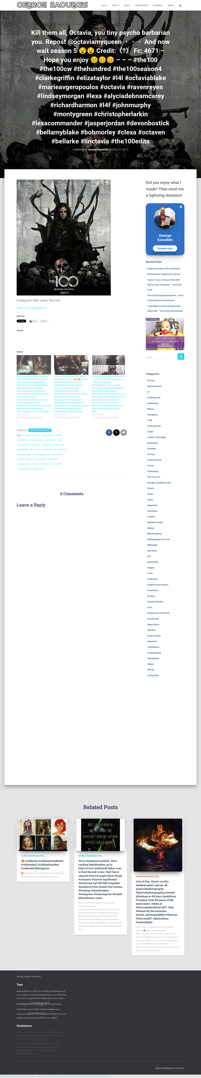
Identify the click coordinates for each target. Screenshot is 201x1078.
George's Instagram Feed (40, 430)
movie (36, 1009)
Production (152, 579)
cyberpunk (43, 995)
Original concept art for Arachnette (163, 268)
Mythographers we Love (158, 539)
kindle (19, 1009)
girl (28, 998)
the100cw (45, 464)
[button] (107, 5)
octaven (21, 459)
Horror (150, 500)
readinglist (27, 1018)
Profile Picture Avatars (157, 585)
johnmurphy (22, 449)
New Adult (152, 551)
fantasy (54, 995)
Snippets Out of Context (158, 613)
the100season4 (24, 469)
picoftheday (51, 1014)
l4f (31, 449)
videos (54, 1018)
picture (59, 1014)
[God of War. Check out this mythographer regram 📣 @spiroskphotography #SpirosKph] (158, 845)
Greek (150, 494)
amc (31, 991)
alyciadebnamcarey (31, 435)
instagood (23, 1004)
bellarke (58, 435)
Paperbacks (152, 562)
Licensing (157, 5)
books (19, 995)
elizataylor (35, 445)
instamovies (56, 1004)
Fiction (150, 465)
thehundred (38, 469)
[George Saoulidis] (52, 5)
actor (19, 991)
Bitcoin (150, 409)
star (44, 1018)
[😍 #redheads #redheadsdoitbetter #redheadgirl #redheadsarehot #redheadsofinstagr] (43, 835)
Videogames (153, 658)
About (115, 5)
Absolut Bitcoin (154, 386)
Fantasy (151, 454)
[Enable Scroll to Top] (195, 1072)
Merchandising (154, 533)
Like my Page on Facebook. (29, 976)
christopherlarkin (36, 440)
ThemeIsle (179, 1068)
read (64, 1014)
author (39, 991)
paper (58, 1009)
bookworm (25, 995)
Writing (150, 670)
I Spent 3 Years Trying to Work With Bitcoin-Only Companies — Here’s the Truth (164, 285)
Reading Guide (141, 5)
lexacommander (49, 449)
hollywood (45, 998)
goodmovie (35, 998)
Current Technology (156, 437)
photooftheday (36, 1013)
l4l (35, 449)
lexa (39, 449)
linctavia (62, 449)
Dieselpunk (152, 443)
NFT (149, 556)
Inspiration (152, 505)
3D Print (151, 380)
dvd (50, 995)
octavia (29, 459)
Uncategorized (154, 653)
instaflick (54, 998)
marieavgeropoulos (41, 454)
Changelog (152, 414)
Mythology (152, 545)
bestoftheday (55, 991)
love (24, 1009)
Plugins (150, 568)
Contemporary (154, 426)
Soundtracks (153, 619)
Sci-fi (149, 607)
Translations (153, 647)
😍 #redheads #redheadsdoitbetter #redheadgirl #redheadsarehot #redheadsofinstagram (42, 864)
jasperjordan (58, 445)
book (63, 991)
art (34, 991)
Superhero (152, 641)
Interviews (152, 511)
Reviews (151, 596)
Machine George (155, 522)
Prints (150, 573)
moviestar (50, 1009)
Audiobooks (152, 403)
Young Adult (153, 675)
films (64, 995)
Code (149, 420)
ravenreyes (53, 459)
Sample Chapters (155, 601)
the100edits (56, 464)
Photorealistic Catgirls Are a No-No (163, 274)
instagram (46, 445)
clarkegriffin (50, 440)
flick (18, 998)
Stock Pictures (154, 636)
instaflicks (61, 998)
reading (20, 1018)
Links (126, 5)
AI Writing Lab (153, 397)
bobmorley (22, 440)
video (48, 1018)
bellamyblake (48, 435)
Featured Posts (154, 460)
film (59, 995)
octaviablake (40, 459)
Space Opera (153, 624)
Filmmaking (152, 471)
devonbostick (23, 445)
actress (25, 991)
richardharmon (24, 464)
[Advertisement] (165, 733)
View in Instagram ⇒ (32, 308)
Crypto (150, 431)
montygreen (57, 454)
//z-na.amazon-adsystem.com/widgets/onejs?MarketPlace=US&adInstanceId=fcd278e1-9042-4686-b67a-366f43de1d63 (55, 1076)
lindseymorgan (24, 454)
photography (22, 1014)
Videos (150, 664)
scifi (40, 1017)
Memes (150, 528)
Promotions (152, 590)
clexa (60, 440)
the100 (36, 464)
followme (23, 998)
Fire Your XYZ (153, 477)
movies (42, 1009)
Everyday (151, 448)
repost (34, 1018)
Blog (104, 5)
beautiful (45, 991)
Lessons (151, 516)
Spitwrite (151, 630)
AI (148, 392)
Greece (150, 488)
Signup (171, 5)
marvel (30, 1009)
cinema (33, 995)
